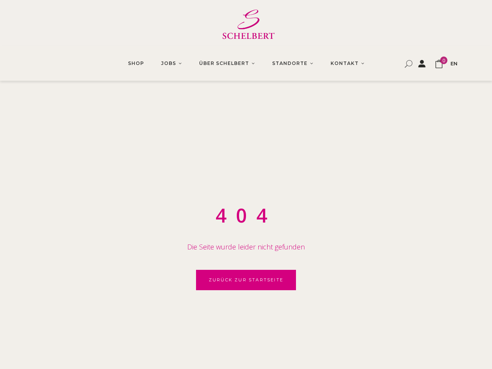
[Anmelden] (421, 63)
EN (453, 63)
